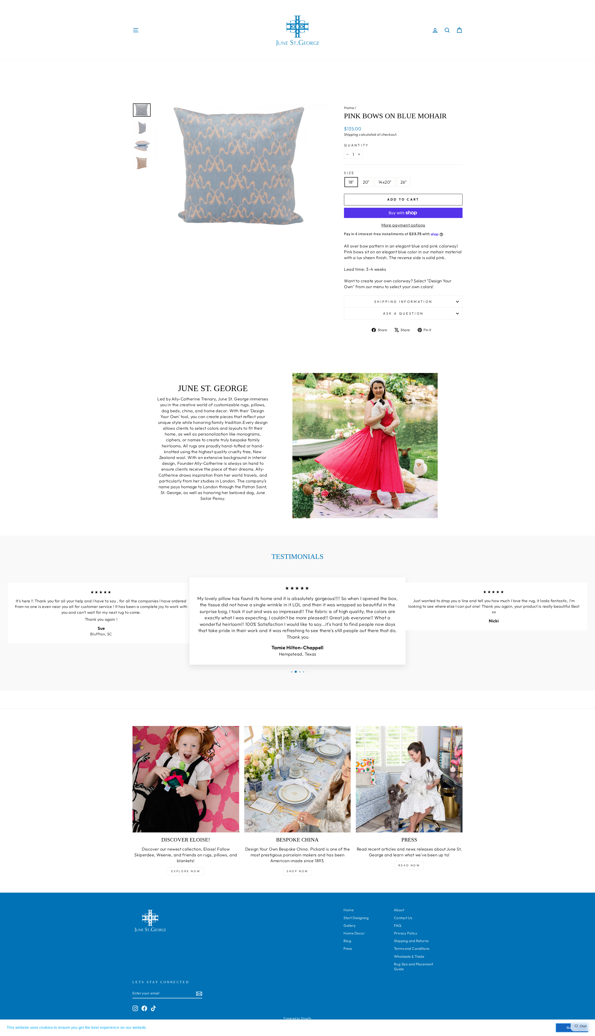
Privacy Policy (405, 933)
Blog (347, 941)
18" (351, 182)
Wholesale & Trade (409, 956)
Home (349, 108)
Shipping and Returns (411, 941)
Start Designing (356, 918)
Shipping (351, 134)
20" (366, 182)
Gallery (350, 925)
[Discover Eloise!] (185, 779)
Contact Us (403, 918)
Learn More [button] (159, 1027)
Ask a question (403, 313)
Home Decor (354, 933)
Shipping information (403, 302)
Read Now (409, 865)
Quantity (356, 145)
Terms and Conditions (412, 948)
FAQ (397, 925)
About (399, 910)
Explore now (186, 871)
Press (348, 948)
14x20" (385, 182)
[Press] (409, 779)
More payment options (403, 225)
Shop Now (297, 871)
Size (349, 173)
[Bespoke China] (297, 779)
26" (403, 182)
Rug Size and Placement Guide (413, 966)
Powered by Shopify (297, 1018)
